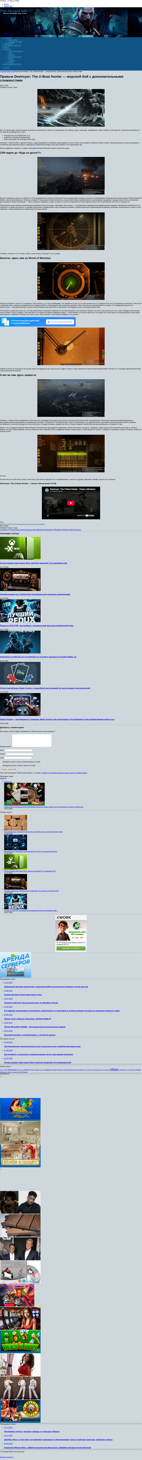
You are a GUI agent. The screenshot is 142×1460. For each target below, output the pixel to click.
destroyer (3, 524)
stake (5, 1070)
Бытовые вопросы (13, 64)
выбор (76, 1070)
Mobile (10, 59)
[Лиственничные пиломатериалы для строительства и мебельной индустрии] (15, 830)
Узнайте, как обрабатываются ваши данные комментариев (64, 773)
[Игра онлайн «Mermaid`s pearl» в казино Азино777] (20, 1120)
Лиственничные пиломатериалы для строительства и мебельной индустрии (33, 832)
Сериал (37, 1070)
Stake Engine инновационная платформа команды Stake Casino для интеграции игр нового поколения (43, 807)
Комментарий (6, 746)
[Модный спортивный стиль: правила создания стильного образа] (20, 1399)
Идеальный (20, 1070)
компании (106, 1070)
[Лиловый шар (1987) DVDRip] (15, 1190)
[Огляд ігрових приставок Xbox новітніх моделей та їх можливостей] (20, 559)
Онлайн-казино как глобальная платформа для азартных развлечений (35, 594)
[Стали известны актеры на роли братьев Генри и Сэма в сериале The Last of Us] (20, 1213)
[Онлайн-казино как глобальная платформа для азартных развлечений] (20, 590)
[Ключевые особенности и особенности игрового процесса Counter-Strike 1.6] (20, 653)
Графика (11, 60)
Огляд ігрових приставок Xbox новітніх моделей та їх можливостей (33, 563)
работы (10, 1072)
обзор (114, 1069)
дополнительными (24, 524)
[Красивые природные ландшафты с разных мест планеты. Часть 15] (20, 1097)
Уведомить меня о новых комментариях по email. (21, 762)
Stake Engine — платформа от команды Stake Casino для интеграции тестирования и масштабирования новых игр (57, 719)
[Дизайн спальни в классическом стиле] (20, 1143)
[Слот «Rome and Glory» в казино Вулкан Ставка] (20, 1167)
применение (3, 1072)
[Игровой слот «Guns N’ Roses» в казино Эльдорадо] (20, 1422)
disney (2, 1070)
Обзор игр (9, 44)
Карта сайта (13, 40)
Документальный (15, 57)
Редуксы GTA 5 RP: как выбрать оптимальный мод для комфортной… (31, 910)
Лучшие (27, 1070)
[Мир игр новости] (14, 29)
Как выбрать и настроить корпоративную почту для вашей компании (30, 851)
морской (35, 524)
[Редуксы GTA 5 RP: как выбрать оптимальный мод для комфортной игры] (20, 621)
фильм (25, 1072)
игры (89, 1070)
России (32, 1070)
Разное (7, 49)
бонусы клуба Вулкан (65, 1070)
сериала (15, 1072)
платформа (131, 1070)
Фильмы (11, 55)
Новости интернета (15, 51)
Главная (3, 71)
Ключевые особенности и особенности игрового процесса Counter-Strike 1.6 (38, 657)
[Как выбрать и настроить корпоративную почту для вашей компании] (15, 849)
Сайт (2, 758)
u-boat (14, 524)
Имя (2, 750)
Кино (6, 47)
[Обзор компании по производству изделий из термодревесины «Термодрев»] (20, 1236)
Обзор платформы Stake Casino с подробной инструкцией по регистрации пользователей (45, 688)
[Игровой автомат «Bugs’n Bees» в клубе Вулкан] (20, 1352)
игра (85, 1070)
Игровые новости (12, 45)
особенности (123, 1070)
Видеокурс (12, 1070)
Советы (42, 1070)
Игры (10, 53)
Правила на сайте (15, 42)
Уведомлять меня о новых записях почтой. (18, 765)
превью (42, 524)
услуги (20, 1072)
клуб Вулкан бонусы (97, 1070)
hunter (9, 524)
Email (2, 754)
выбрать (81, 1070)
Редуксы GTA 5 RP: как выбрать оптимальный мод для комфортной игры (36, 626)
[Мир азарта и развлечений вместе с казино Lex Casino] (20, 1329)
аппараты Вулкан (51, 1070)
